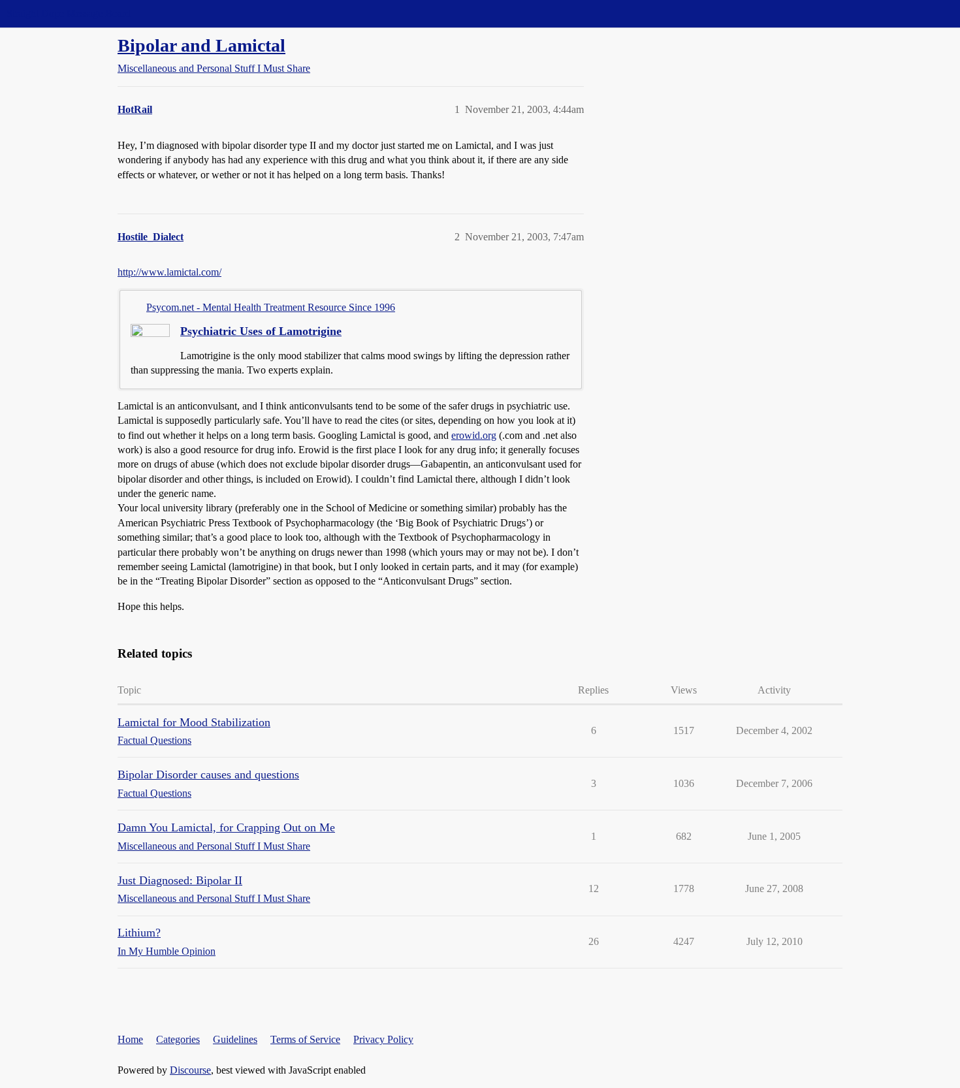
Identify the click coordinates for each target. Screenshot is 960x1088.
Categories (178, 1039)
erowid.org (473, 435)
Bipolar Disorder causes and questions (208, 774)
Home (130, 1039)
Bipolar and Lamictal (201, 45)
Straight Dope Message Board (69, 13)
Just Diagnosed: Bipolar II (180, 880)
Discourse (190, 1070)
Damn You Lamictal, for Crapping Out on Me (226, 827)
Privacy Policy (383, 1039)
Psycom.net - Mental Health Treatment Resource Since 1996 (270, 307)
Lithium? (139, 932)
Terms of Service (305, 1039)
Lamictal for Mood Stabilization (194, 722)
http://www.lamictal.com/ (169, 272)
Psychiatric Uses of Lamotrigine (261, 331)
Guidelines (235, 1039)
